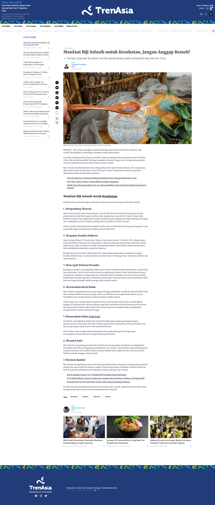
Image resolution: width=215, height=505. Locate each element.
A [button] (57, 123)
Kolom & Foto (72, 26)
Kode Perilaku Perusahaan (91, 488)
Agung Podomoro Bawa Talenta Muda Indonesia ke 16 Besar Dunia (36, 133)
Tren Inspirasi (45, 26)
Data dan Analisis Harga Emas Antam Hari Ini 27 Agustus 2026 (16, 8)
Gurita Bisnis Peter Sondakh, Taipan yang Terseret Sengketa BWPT (36, 123)
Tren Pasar (18, 26)
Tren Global (58, 26)
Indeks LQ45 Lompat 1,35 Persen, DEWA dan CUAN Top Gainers (35, 84)
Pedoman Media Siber (109, 488)
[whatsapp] (57, 92)
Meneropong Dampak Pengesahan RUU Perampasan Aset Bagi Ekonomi (35, 104)
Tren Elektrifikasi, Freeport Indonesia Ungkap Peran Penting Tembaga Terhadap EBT (106, 378)
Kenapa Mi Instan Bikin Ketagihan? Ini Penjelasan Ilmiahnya (126, 441)
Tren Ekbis (6, 26)
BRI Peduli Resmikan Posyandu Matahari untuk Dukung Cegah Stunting (83, 441)
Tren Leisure (31, 26)
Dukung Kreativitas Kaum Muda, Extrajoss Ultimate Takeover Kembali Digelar (170, 441)
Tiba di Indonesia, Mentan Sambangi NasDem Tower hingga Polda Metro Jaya (101, 178)
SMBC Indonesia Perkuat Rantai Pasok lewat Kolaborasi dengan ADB (36, 114)
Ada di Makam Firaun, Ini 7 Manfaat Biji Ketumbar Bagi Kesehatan (96, 375)
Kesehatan (74, 397)
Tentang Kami (71, 488)
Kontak (78, 488)
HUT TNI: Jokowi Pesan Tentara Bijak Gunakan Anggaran (93, 181)
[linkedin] (57, 107)
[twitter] (57, 87)
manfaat (108, 397)
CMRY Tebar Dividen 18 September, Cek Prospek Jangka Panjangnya (33, 64)
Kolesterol (94, 316)
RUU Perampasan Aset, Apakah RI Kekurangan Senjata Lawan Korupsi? (36, 55)
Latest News (29, 37)
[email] (57, 102)
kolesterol (96, 397)
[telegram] (57, 97)
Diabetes (85, 397)
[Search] (206, 14)
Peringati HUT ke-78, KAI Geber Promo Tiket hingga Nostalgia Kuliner (98, 382)
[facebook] (57, 82)
